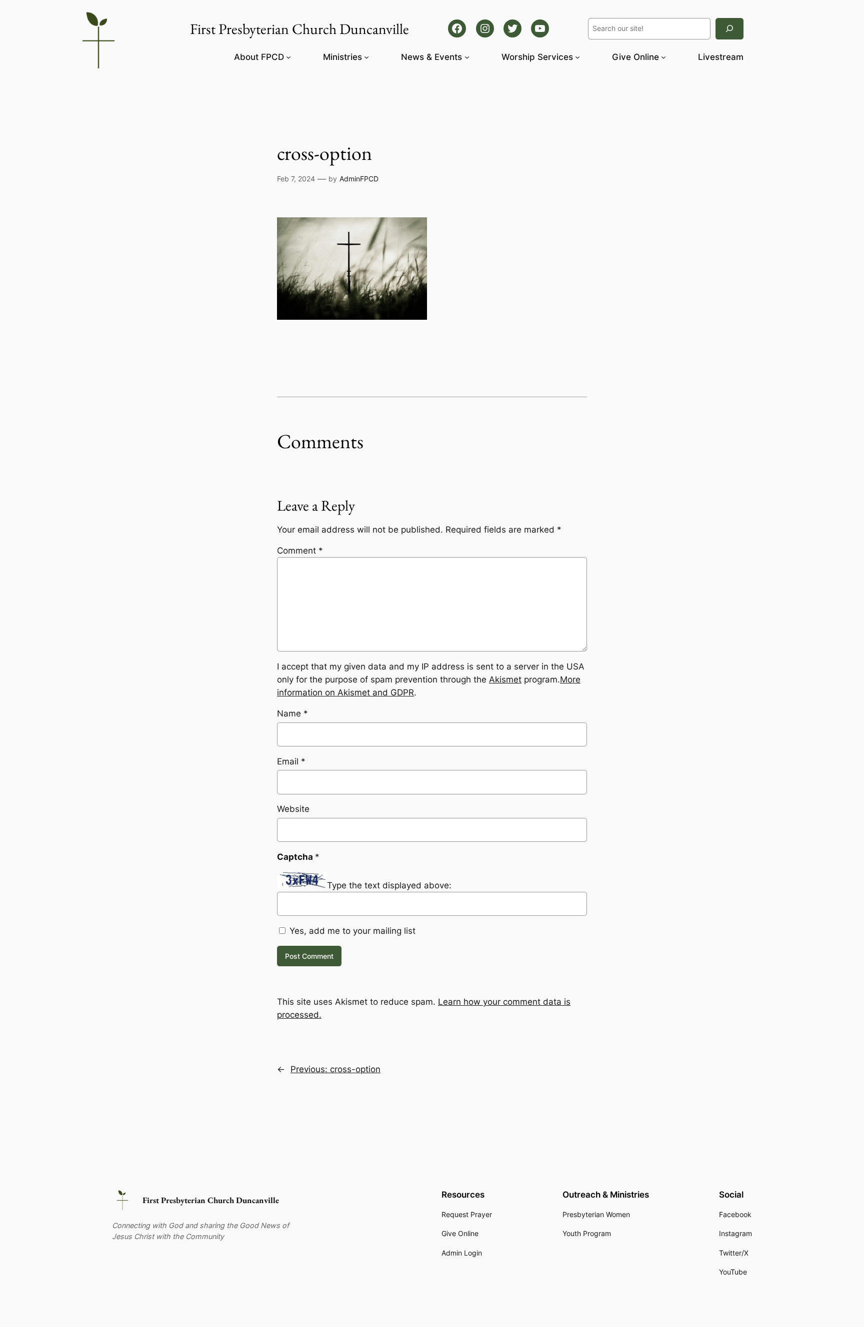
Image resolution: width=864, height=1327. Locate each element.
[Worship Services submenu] (577, 56)
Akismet (505, 679)
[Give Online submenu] (663, 56)
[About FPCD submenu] (288, 56)
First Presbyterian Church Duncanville (210, 1200)
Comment (300, 551)
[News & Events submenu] (467, 56)
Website (293, 809)
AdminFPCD (359, 178)
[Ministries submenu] (366, 56)
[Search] (730, 28)
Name (292, 713)
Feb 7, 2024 (296, 178)
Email (291, 761)
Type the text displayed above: (389, 885)
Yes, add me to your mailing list (351, 931)
